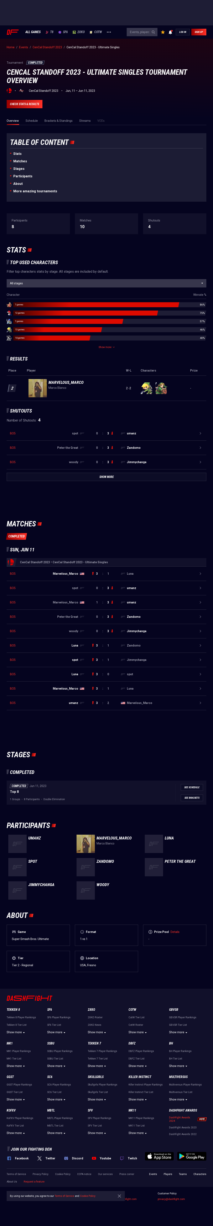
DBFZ (132, 1043)
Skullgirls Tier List (98, 1092)
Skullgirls (96, 1077)
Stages (19, 169)
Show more (14, 1032)
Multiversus (178, 1077)
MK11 (132, 1110)
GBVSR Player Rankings (182, 1017)
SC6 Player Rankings (59, 1084)
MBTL (51, 1110)
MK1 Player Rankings (19, 1051)
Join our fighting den (31, 1149)
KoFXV (11, 1110)
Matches (20, 161)
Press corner (126, 1174)
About (18, 184)
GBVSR (173, 1010)
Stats (17, 154)
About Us (12, 1181)
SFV (90, 1110)
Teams (183, 1174)
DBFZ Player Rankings (141, 1051)
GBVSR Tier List (178, 1024)
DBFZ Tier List (137, 1058)
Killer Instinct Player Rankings (146, 1084)
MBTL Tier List (55, 1125)
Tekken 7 (94, 1043)
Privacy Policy (40, 1174)
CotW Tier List (137, 1017)
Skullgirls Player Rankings (102, 1084)
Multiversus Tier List (180, 1092)
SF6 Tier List (54, 1024)
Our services (105, 1174)
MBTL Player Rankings (60, 1118)
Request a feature (34, 1181)
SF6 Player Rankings (59, 1017)
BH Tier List (175, 1058)
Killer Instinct (140, 1077)
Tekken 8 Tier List (17, 1024)
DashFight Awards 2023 (183, 1127)
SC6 (49, 1077)
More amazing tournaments (35, 191)
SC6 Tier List (54, 1092)
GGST (10, 1077)
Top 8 (14, 792)
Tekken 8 (13, 1010)
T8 (51, 32)
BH (171, 1043)
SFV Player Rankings (99, 1118)
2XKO (81, 32)
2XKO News (94, 1024)
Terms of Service (16, 1174)
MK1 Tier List (14, 1058)
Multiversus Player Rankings (185, 1084)
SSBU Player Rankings (60, 1051)
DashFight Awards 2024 (179, 1119)
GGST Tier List (15, 1092)
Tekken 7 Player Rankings (102, 1051)
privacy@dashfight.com (171, 1199)
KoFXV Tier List (15, 1125)
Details (175, 932)
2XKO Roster (95, 1017)
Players (168, 1174)
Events (153, 1174)
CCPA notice (84, 1174)
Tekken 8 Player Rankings (21, 1017)
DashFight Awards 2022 (183, 1134)
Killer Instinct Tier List (141, 1092)
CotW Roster (136, 1024)
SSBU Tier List (55, 1058)
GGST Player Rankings (19, 1084)
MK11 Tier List (137, 1125)
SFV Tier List (95, 1125)
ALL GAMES (33, 32)
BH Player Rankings (180, 1051)
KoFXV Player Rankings (20, 1118)
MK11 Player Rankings (141, 1118)
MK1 (10, 1043)
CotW (98, 32)
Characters (199, 1174)
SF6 (65, 32)
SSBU (50, 1043)
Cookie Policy (63, 1174)
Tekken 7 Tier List (98, 1058)
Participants (22, 176)
